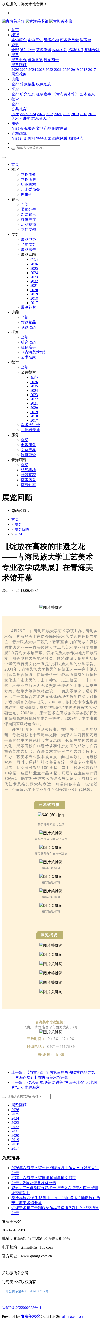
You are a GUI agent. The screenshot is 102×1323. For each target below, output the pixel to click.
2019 (15, 1140)
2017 (15, 1148)
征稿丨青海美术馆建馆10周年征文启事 (43, 1178)
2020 (15, 1135)
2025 (15, 1114)
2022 (15, 1127)
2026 (15, 1110)
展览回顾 (22, 529)
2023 (15, 1123)
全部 (15, 50)
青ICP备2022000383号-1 (21, 1308)
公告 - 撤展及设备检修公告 (33, 1183)
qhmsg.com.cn (73, 1316)
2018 (15, 1144)
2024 (18, 534)
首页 (15, 164)
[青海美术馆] (25, 21)
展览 (18, 524)
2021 (15, 1131)
